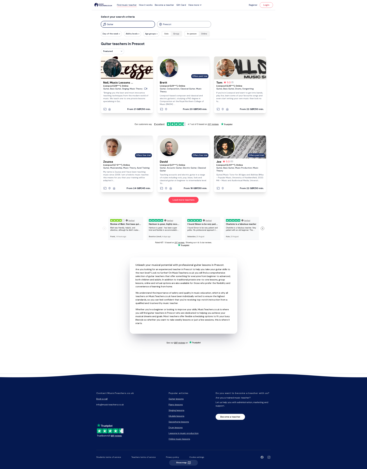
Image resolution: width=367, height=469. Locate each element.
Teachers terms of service (143, 457)
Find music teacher (127, 4)
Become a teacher (164, 4)
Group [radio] (176, 33)
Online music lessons (179, 438)
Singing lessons (176, 410)
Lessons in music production (184, 433)
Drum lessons (176, 427)
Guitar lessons (176, 398)
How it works (146, 4)
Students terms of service (108, 457)
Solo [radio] (166, 33)
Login (266, 4)
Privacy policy (172, 457)
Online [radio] (204, 33)
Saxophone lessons (179, 421)
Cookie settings (196, 457)
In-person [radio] (192, 33)
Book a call (102, 398)
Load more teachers (183, 199)
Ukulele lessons (176, 416)
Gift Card (181, 4)
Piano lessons (176, 404)
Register (253, 4)
